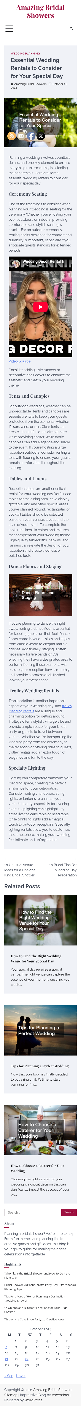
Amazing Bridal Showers (40, 11)
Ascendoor (61, 1395)
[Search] (71, 29)
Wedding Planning (25, 53)
